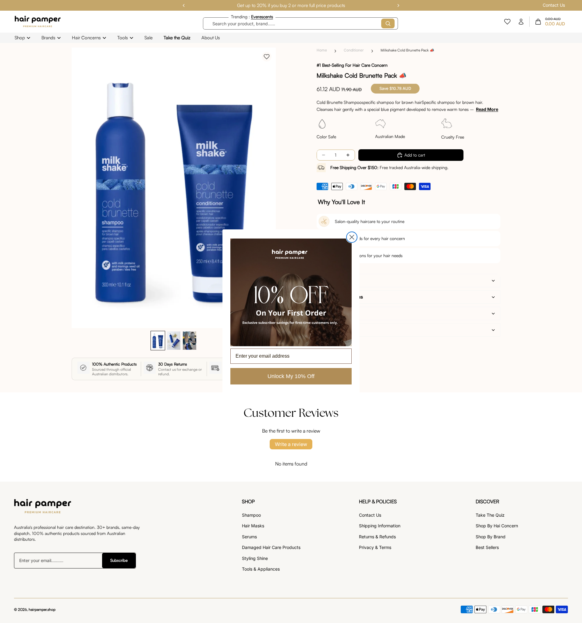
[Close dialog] (351, 237)
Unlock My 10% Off (291, 376)
